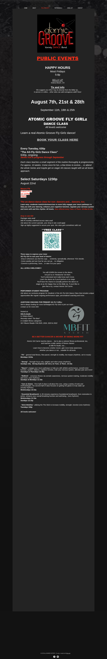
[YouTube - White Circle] (58, 657)
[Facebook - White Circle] (54, 657)
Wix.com (68, 653)
